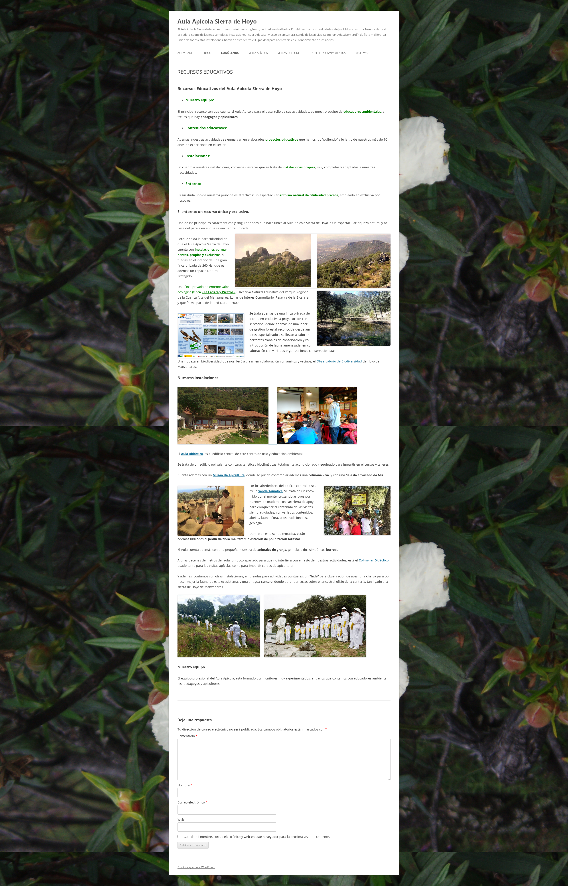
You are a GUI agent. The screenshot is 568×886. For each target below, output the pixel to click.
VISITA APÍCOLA (258, 53)
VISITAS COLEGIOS (289, 53)
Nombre (185, 785)
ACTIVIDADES (186, 53)
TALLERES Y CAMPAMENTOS (328, 53)
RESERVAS (361, 53)
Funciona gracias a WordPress (196, 867)
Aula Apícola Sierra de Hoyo (217, 21)
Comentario (187, 736)
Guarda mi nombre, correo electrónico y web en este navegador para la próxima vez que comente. (256, 837)
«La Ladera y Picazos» (218, 292)
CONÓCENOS (230, 53)
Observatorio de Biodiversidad (339, 361)
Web (181, 819)
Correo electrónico (192, 802)
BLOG (207, 53)
